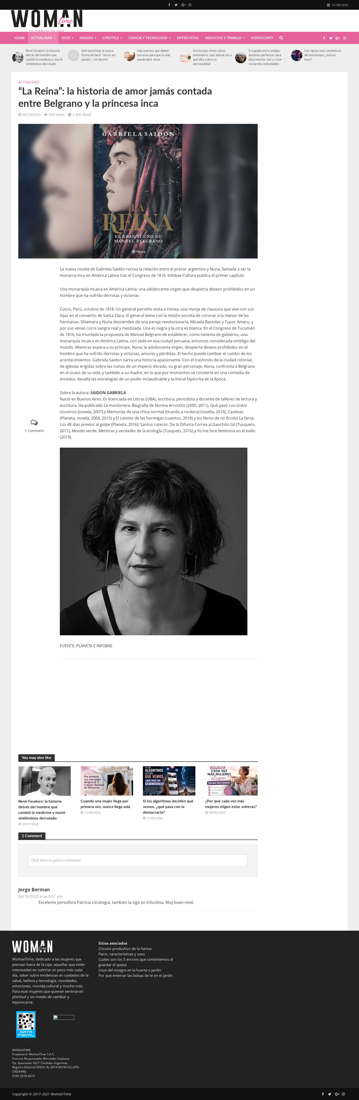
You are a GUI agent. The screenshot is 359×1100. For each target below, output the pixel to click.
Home (19, 37)
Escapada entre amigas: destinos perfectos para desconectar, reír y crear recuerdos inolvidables (265, 57)
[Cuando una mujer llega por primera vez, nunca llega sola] (107, 780)
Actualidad (41, 37)
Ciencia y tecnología (147, 37)
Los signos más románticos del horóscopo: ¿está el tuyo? (322, 55)
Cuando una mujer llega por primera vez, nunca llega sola (105, 804)
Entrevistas (188, 37)
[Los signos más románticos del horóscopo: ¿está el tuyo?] (296, 55)
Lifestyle (111, 37)
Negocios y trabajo (223, 37)
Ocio (66, 37)
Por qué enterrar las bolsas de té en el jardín (135, 975)
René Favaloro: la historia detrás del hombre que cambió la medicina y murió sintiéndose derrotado (44, 57)
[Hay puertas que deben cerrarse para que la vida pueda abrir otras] (129, 55)
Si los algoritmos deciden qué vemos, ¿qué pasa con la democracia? (168, 806)
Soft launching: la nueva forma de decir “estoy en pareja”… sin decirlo (98, 55)
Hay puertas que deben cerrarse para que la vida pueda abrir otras (153, 55)
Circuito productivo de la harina (124, 948)
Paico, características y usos (121, 953)
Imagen (86, 37)
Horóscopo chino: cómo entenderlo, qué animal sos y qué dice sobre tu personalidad (212, 57)
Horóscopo (262, 37)
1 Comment (34, 430)
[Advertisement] (34, 339)
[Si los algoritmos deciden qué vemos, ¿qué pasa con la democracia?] (169, 780)
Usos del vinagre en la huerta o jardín (129, 970)
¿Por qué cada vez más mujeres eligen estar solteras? (231, 804)
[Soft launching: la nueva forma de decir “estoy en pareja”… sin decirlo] (73, 55)
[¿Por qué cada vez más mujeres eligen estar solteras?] (231, 780)
